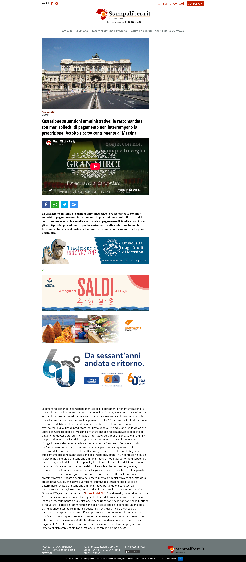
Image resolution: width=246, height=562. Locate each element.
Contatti (178, 3)
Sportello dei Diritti (96, 493)
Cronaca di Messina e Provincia (109, 31)
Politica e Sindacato (141, 31)
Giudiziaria (81, 31)
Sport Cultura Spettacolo (169, 31)
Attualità (67, 31)
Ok (180, 559)
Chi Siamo (164, 3)
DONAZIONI (195, 3)
